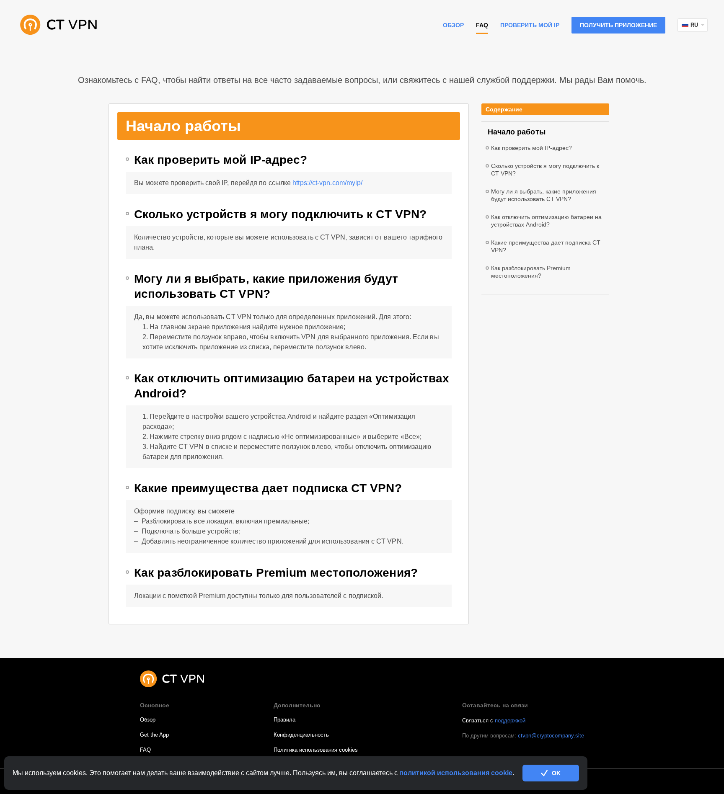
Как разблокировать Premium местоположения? (276, 572)
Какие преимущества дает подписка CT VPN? (268, 488)
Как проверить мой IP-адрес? (220, 159)
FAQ (145, 750)
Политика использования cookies (316, 750)
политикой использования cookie (455, 772)
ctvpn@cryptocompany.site (551, 735)
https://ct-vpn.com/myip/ (327, 182)
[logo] (59, 25)
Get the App (154, 735)
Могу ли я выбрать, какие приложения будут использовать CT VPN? (266, 286)
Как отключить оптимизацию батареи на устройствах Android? (291, 386)
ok (556, 773)
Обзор (453, 25)
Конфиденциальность (301, 735)
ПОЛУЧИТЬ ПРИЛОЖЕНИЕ (618, 25)
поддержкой (510, 720)
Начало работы (517, 132)
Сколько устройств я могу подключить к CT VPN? (280, 214)
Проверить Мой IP (529, 25)
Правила (284, 720)
